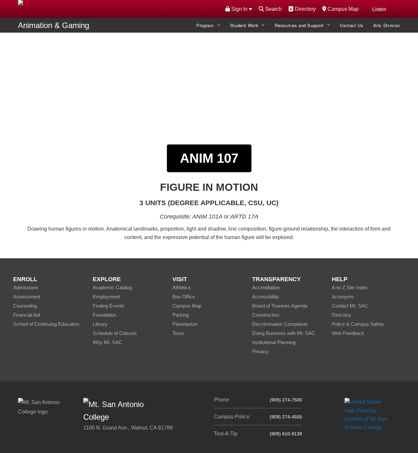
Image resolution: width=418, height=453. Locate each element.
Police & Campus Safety (358, 324)
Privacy (260, 351)
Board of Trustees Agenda (279, 306)
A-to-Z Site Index (350, 287)
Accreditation (266, 287)
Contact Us (351, 25)
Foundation (104, 315)
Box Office (183, 296)
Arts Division (386, 25)
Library (100, 324)
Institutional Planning (274, 342)
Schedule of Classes (115, 333)
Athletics (181, 287)
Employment (106, 296)
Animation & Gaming (53, 25)
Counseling (25, 306)
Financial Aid (26, 315)
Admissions (25, 287)
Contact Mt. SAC (350, 306)
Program (205, 25)
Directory (304, 9)
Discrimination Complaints (280, 324)
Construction (265, 315)
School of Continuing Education (46, 324)
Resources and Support (299, 25)
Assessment (26, 296)
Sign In (239, 9)
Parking (180, 315)
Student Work (244, 25)
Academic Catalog (112, 287)
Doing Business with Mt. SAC (283, 333)
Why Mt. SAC (107, 342)
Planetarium (185, 324)
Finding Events (108, 306)
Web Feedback (348, 333)
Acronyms (343, 296)
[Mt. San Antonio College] (368, 414)
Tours (178, 333)
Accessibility (265, 296)
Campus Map (342, 9)
